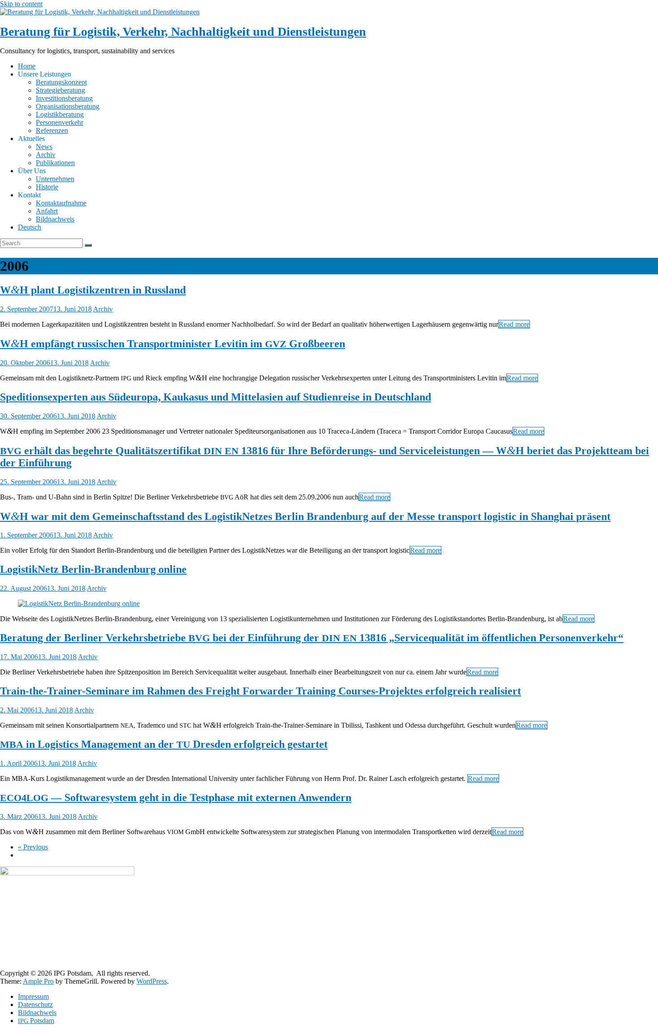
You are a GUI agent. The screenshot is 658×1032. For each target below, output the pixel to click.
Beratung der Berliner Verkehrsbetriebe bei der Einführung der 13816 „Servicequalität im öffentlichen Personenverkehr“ (312, 638)
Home (26, 66)
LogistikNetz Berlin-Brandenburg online (93, 569)
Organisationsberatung (67, 106)
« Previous (33, 847)
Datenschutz (35, 1004)
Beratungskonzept (61, 82)
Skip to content (21, 4)
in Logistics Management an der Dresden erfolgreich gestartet (164, 744)
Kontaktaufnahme (61, 203)
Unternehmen (55, 179)
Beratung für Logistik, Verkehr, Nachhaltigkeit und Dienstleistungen (183, 31)
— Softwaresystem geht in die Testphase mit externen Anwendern (175, 797)
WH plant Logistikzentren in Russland (93, 290)
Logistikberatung (60, 114)
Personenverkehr (59, 122)
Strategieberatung (60, 90)
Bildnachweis (55, 219)
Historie (47, 187)
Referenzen (52, 130)
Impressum (33, 996)
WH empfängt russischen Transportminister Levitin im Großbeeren (172, 344)
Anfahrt (47, 211)
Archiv (46, 154)
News (44, 146)
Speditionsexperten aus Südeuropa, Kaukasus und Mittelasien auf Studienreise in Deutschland (215, 397)
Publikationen (55, 162)
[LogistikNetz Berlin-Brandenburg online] (79, 603)
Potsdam (36, 1020)
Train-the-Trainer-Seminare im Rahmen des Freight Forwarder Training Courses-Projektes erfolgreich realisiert (260, 691)
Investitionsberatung (64, 98)
